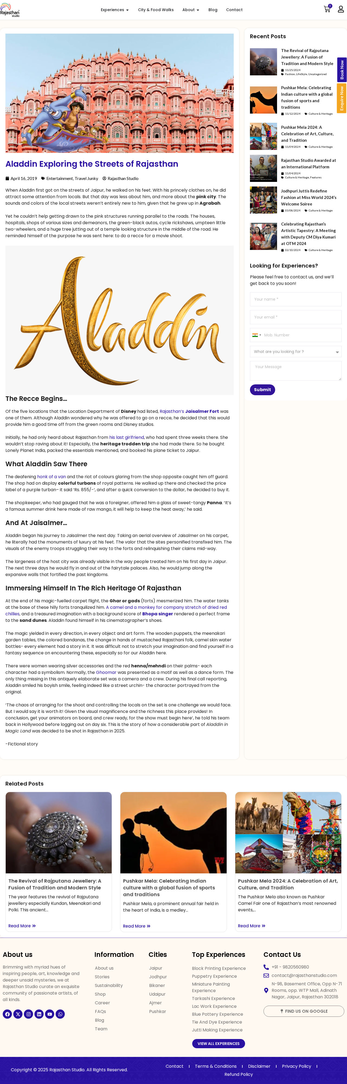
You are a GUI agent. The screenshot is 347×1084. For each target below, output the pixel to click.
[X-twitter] (18, 1014)
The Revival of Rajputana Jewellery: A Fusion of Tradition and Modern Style (307, 57)
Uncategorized (317, 74)
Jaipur (155, 968)
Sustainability (109, 985)
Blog (99, 1020)
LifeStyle (301, 74)
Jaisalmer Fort (202, 411)
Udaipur (157, 994)
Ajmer (155, 1003)
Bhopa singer (157, 614)
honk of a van (51, 477)
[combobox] (256, 335)
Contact (175, 1066)
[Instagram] (28, 1014)
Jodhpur (158, 977)
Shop (100, 994)
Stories (102, 977)
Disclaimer (259, 1066)
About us (104, 968)
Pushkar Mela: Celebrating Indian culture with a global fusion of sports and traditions (169, 887)
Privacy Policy (296, 1066)
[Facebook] (7, 1014)
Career (102, 1003)
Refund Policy (238, 1074)
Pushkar (157, 1011)
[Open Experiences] (127, 10)
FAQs (100, 1011)
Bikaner (157, 985)
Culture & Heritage (321, 113)
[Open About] (198, 10)
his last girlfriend (126, 437)
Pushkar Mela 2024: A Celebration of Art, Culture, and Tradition (307, 134)
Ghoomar (107, 672)
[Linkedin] (39, 1014)
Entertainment (59, 178)
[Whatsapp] (60, 1014)
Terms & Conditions (216, 1066)
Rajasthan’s (172, 411)
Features (316, 177)
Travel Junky (86, 178)
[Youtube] (49, 1014)
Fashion (290, 74)
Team (101, 1029)
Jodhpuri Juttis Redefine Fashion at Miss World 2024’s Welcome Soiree (308, 197)
